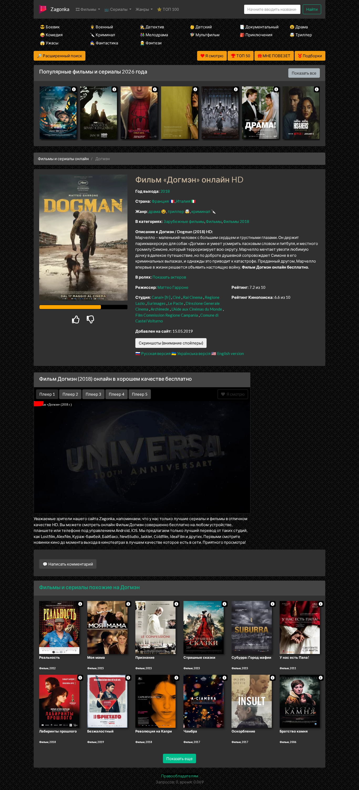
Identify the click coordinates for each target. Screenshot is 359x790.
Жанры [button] (143, 9)
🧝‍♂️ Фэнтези (151, 42)
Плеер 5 (139, 394)
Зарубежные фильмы (183, 221)
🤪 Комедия (51, 34)
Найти (312, 9)
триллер (176, 211)
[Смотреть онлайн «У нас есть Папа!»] (300, 627)
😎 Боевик (50, 26)
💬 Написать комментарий (68, 564)
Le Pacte (175, 303)
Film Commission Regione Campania (166, 315)
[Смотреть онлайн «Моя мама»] (107, 627)
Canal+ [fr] (161, 297)
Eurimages (156, 303)
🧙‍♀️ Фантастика (104, 42)
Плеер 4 (116, 394)
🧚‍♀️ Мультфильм (204, 34)
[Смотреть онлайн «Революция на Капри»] (155, 701)
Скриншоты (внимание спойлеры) (171, 343)
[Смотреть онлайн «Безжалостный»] (107, 701)
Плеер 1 (47, 394)
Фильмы (214, 221)
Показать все (304, 73)
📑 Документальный (257, 26)
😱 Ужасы (49, 42)
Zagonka (59, 9)
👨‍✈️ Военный (101, 26)
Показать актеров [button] (169, 277)
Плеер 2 (70, 394)
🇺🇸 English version (227, 353)
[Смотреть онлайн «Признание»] (155, 627)
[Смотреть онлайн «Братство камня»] (300, 701)
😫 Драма (299, 26)
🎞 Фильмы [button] (86, 9)
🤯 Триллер (301, 34)
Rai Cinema (192, 297)
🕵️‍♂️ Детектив (152, 26)
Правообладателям (179, 775)
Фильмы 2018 (236, 221)
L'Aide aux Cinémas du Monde (196, 309)
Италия (183, 201)
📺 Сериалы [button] (116, 9)
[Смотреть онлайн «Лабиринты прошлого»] (59, 701)
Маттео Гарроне (172, 287)
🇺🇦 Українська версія (191, 353)
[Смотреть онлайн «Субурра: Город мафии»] (252, 627)
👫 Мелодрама (154, 34)
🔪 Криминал (102, 34)
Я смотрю (235, 394)
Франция (160, 201)
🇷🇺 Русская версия (153, 353)
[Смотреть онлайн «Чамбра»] (203, 701)
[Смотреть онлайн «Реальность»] (59, 627)
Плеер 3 (93, 394)
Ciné (177, 297)
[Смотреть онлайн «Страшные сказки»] (203, 627)
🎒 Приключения (256, 34)
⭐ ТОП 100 (168, 9)
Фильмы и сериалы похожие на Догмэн (89, 587)
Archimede (160, 309)
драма (154, 211)
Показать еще (179, 758)
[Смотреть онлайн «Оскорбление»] (252, 701)
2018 (165, 191)
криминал (200, 211)
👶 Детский (201, 26)
